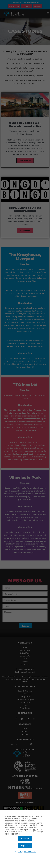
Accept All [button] (25, 839)
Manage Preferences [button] (27, 852)
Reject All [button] (25, 845)
